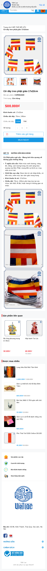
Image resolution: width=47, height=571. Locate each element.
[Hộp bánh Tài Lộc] (12, 328)
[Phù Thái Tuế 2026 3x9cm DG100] (9, 438)
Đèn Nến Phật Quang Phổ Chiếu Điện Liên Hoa (33, 341)
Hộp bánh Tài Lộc (10, 338)
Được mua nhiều (11, 361)
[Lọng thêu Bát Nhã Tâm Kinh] (9, 372)
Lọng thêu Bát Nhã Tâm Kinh (27, 367)
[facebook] (5, 535)
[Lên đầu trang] (43, 567)
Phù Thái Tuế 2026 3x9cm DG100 (29, 433)
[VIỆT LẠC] (23, 504)
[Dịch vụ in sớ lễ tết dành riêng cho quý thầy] (9, 421)
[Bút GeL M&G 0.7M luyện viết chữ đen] (9, 405)
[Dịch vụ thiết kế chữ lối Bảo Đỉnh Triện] (9, 388)
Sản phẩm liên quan (13, 316)
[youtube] (11, 535)
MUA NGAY (23, 140)
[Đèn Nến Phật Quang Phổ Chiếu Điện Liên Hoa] (34, 328)
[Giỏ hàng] (43, 10)
